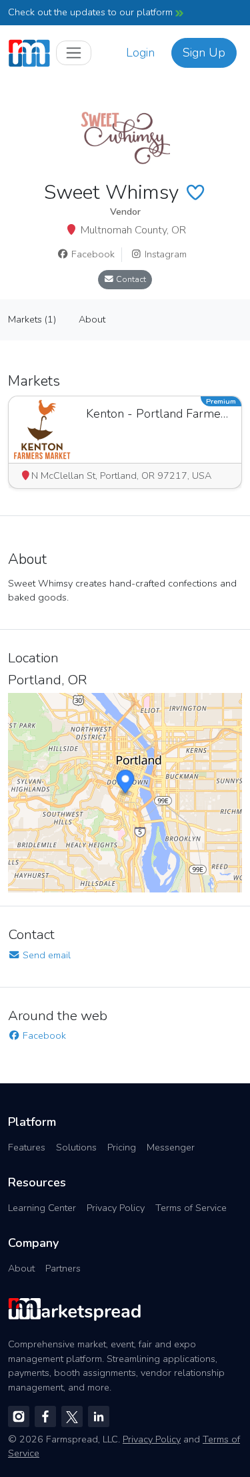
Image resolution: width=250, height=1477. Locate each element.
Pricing (121, 1147)
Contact (130, 279)
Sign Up (204, 53)
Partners (63, 1268)
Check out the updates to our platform (91, 12)
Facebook (92, 254)
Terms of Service (191, 1207)
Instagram (164, 254)
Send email (45, 955)
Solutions (76, 1147)
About (21, 1268)
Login (140, 53)
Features (26, 1147)
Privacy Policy (116, 1207)
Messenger (171, 1147)
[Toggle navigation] (73, 53)
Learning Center (42, 1207)
